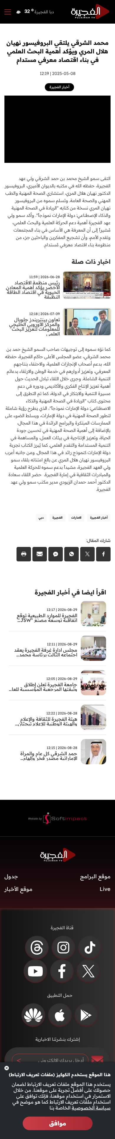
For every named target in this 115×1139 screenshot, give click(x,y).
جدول (11, 876)
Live (105, 889)
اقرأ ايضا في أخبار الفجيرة (70, 592)
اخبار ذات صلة (91, 261)
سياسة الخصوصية (91, 1108)
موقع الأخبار (18, 889)
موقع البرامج (95, 876)
